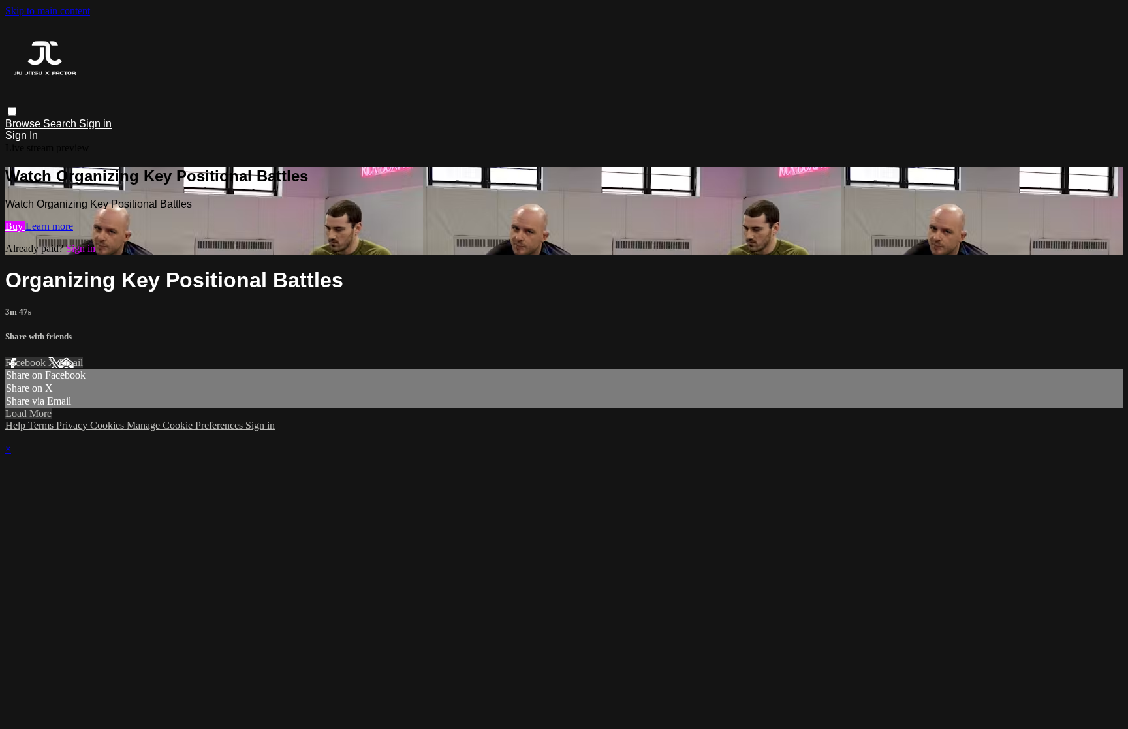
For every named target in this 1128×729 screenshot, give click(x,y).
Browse (24, 123)
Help (16, 425)
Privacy (73, 425)
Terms (42, 425)
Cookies (108, 425)
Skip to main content (47, 10)
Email (71, 362)
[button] (12, 111)
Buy (15, 226)
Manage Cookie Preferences (186, 425)
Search (61, 123)
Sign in (95, 123)
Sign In (21, 135)
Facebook (26, 362)
